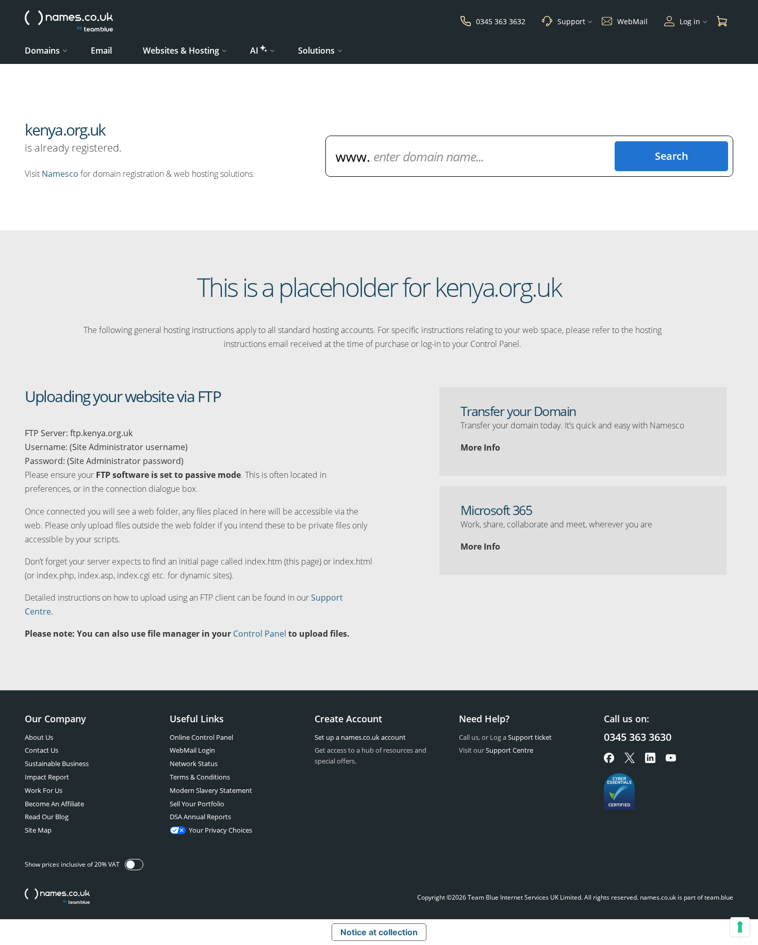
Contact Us (41, 750)
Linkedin (650, 758)
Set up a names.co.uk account (360, 737)
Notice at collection (379, 932)
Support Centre (509, 750)
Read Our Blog (47, 816)
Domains (42, 50)
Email (101, 50)
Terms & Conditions (200, 777)
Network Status (194, 763)
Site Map (38, 830)
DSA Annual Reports (200, 816)
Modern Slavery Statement (211, 790)
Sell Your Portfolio (197, 803)
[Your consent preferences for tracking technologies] (740, 927)
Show (134, 864)
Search (671, 156)
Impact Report (47, 777)
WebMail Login (192, 750)
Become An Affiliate (54, 803)
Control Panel (259, 633)
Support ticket (530, 737)
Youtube (671, 758)
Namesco (60, 173)
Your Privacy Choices (220, 830)
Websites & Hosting (181, 50)
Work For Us (43, 790)
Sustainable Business (57, 763)
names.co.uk (57, 897)
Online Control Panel (201, 737)
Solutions (316, 50)
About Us (39, 737)
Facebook (609, 758)
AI (254, 50)
